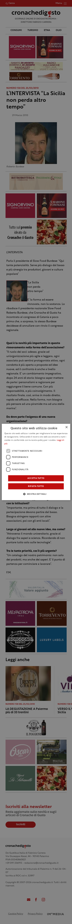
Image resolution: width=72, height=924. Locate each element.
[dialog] (36, 462)
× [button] (66, 427)
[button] (35, 494)
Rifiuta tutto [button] (36, 486)
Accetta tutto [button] (35, 478)
